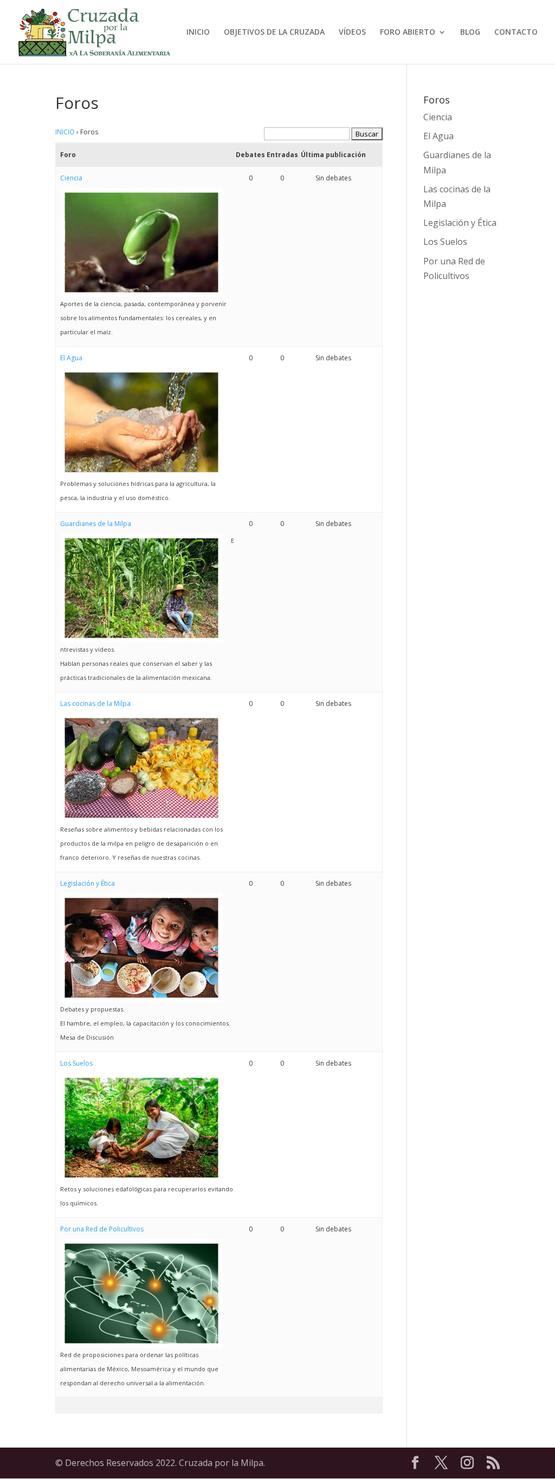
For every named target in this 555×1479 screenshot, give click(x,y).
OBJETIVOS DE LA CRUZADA (274, 32)
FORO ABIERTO (407, 32)
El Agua (71, 357)
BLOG (470, 32)
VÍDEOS (352, 32)
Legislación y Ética (87, 883)
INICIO (198, 32)
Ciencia (71, 178)
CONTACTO (516, 32)
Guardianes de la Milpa (95, 523)
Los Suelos (76, 1063)
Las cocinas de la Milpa (95, 703)
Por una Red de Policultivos (102, 1229)
